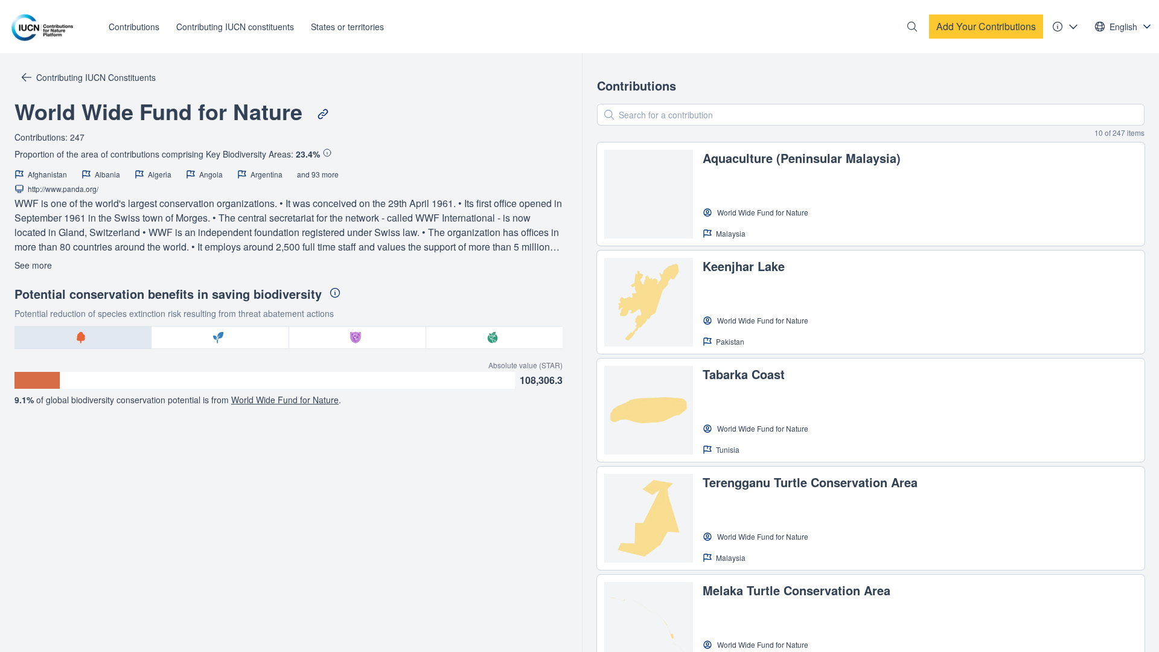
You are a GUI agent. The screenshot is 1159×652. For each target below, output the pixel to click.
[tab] (83, 337)
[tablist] (288, 337)
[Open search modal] (912, 26)
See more (33, 265)
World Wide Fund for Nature (285, 400)
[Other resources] (1065, 26)
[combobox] (1123, 26)
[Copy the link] (323, 114)
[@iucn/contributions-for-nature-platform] (45, 26)
